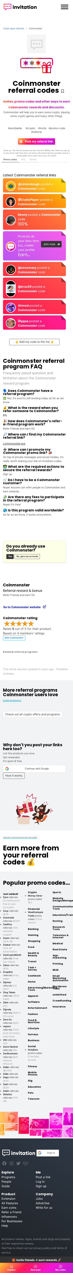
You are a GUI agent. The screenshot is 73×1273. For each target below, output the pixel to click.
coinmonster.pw (14, 443)
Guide (5, 1186)
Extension (8, 1198)
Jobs (39, 1198)
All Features (9, 1203)
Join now (50, 244)
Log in (40, 1181)
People (6, 1181)
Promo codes (10, 159)
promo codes (35, 899)
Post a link (43, 1177)
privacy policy (42, 1248)
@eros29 (25, 286)
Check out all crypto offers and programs (32, 714)
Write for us (44, 1207)
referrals (12, 958)
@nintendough (29, 184)
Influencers (9, 1216)
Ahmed (23, 305)
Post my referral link (37, 141)
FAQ (23, 159)
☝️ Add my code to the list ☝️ (34, 342)
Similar (33, 159)
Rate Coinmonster (14, 637)
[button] (34, 768)
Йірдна (23, 321)
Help (4, 1225)
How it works (13, 775)
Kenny (23, 214)
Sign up (41, 1186)
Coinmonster (28, 188)
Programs (8, 1177)
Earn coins (8, 1207)
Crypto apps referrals (13, 28)
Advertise (42, 1203)
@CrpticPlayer (29, 199)
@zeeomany (27, 267)
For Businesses (11, 1221)
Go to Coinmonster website (23, 607)
